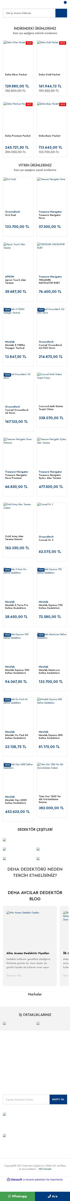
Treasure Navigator (50, 212)
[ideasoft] (14, 1179)
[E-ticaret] (34, 1179)
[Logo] (6, 3)
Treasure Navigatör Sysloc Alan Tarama (50, 477)
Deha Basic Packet (49, 136)
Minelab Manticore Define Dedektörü (49, 672)
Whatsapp (19, 1196)
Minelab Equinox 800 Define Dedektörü (51, 737)
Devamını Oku (14, 975)
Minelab (10, 342)
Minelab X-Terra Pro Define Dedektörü (16, 607)
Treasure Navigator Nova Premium (16, 477)
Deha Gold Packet (49, 74)
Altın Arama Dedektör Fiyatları (27, 953)
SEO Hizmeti (45, 1169)
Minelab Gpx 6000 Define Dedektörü (16, 802)
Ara (54, 1196)
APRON (9, 276)
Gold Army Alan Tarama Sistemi (14, 538)
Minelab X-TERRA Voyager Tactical (15, 347)
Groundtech (12, 212)
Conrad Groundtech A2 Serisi (16, 412)
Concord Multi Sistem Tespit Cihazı (51, 408)
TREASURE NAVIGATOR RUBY (49, 282)
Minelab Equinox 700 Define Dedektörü (51, 607)
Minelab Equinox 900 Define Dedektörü (17, 672)
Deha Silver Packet (16, 74)
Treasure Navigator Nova (50, 217)
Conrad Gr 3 (46, 540)
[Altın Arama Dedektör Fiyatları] (29, 928)
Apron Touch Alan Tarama (15, 282)
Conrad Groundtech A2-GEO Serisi (50, 347)
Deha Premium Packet (18, 136)
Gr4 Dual (10, 215)
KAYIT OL (58, 1099)
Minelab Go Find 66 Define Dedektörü (16, 737)
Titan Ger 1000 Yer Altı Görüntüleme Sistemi (50, 799)
